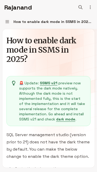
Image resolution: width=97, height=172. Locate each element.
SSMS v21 (48, 83)
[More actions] (90, 7)
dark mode (65, 119)
